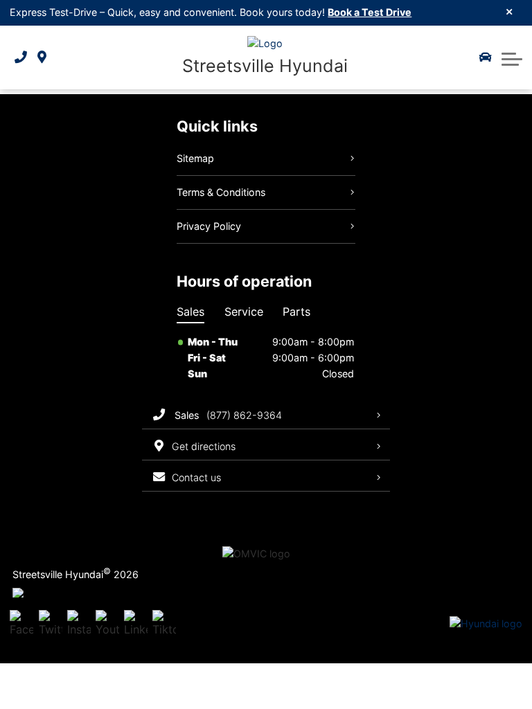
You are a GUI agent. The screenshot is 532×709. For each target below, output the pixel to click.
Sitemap (195, 158)
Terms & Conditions (221, 192)
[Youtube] (107, 624)
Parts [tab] (296, 311)
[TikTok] (164, 624)
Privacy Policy (209, 226)
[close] (509, 11)
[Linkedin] (136, 624)
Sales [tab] (190, 311)
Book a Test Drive (369, 12)
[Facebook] (21, 624)
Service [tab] (243, 311)
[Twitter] (50, 624)
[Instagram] (79, 624)
